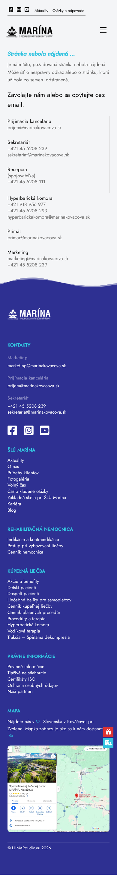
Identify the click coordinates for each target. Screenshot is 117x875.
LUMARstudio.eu (26, 848)
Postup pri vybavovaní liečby (35, 545)
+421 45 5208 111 (26, 181)
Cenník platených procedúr (34, 612)
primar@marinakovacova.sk (35, 237)
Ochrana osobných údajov (33, 685)
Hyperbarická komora (28, 624)
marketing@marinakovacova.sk (38, 258)
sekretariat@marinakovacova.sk (38, 154)
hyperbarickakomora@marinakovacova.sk (49, 217)
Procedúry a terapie (27, 618)
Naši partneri (20, 691)
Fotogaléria (18, 479)
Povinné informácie (26, 666)
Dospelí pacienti (23, 593)
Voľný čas (17, 485)
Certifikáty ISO (21, 679)
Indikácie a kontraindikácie (33, 539)
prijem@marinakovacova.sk (35, 127)
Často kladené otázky (28, 491)
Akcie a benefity (23, 581)
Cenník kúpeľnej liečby (30, 606)
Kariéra (14, 504)
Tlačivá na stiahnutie (27, 673)
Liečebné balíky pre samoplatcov (39, 600)
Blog (12, 510)
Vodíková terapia (24, 631)
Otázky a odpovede (68, 10)
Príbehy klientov (23, 472)
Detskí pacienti (22, 587)
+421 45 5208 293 (27, 210)
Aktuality (41, 10)
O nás (13, 466)
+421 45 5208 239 (27, 148)
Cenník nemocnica (25, 552)
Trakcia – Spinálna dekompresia (39, 637)
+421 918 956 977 (27, 204)
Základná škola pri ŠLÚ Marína (37, 497)
